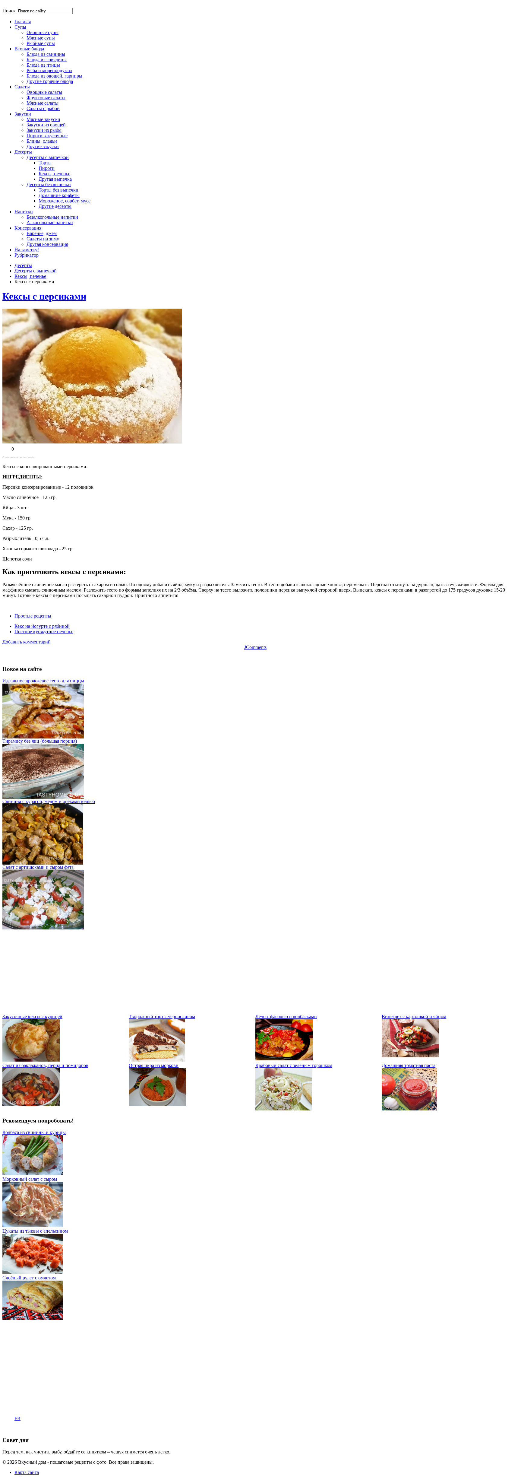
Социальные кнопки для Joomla (18, 457)
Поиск (9, 10)
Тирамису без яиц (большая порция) (39, 741)
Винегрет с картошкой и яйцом (414, 1016)
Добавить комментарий (26, 641)
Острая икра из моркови (153, 1065)
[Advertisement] (183, 971)
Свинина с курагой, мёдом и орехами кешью (48, 801)
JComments (255, 647)
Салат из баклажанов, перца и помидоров (45, 1065)
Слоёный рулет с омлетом (29, 1277)
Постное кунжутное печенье (43, 631)
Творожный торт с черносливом (162, 1016)
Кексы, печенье (30, 276)
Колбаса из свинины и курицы (34, 1132)
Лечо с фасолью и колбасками (286, 1016)
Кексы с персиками (44, 296)
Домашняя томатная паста (408, 1065)
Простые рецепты (32, 615)
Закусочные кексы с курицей (32, 1016)
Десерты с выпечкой (35, 270)
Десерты (23, 265)
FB (17, 1418)
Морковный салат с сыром (29, 1179)
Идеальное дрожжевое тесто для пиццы (43, 680)
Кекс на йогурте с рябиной (42, 626)
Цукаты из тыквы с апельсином (35, 1231)
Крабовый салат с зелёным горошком (293, 1065)
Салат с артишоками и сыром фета (38, 867)
